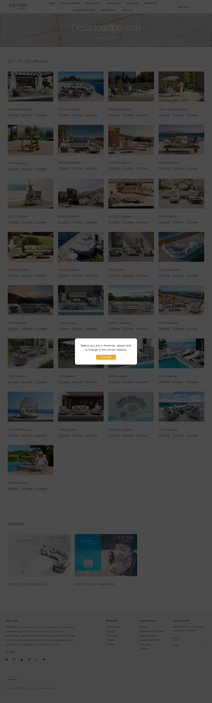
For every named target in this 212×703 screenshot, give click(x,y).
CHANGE (106, 357)
